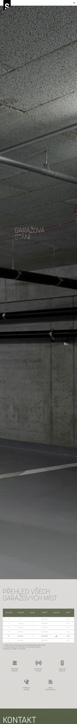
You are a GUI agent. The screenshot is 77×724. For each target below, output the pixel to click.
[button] (74, 3)
